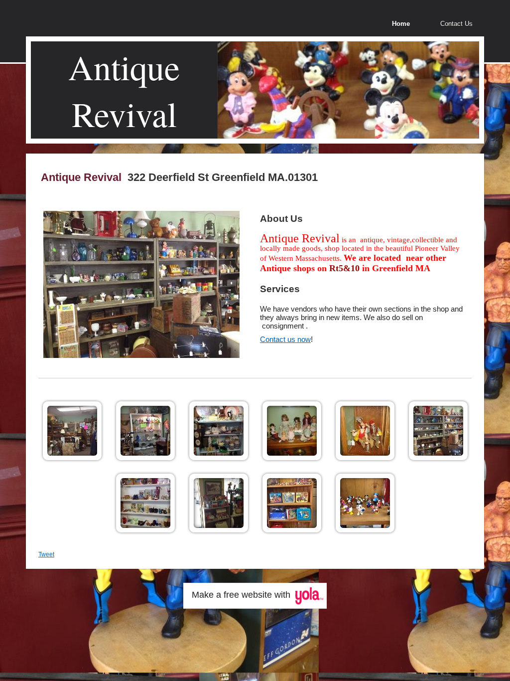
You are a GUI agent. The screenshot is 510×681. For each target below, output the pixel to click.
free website (248, 595)
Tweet (46, 554)
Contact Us (456, 23)
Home (401, 23)
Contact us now (285, 339)
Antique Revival (124, 90)
